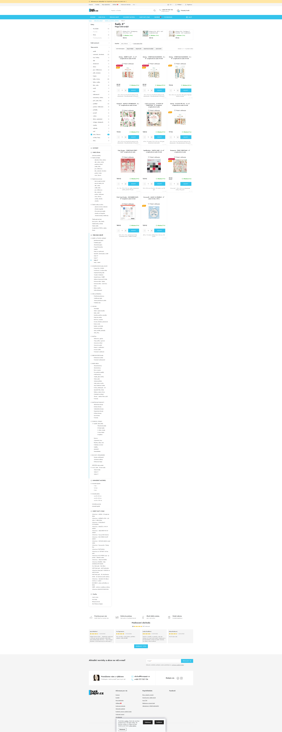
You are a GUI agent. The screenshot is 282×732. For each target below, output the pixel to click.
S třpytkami (100, 434)
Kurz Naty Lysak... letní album (98, 566)
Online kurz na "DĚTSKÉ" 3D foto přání (100, 552)
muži (101, 91)
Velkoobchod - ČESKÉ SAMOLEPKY (150, 706)
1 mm (95, 486)
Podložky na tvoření (98, 445)
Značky (95, 594)
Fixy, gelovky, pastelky (99, 372)
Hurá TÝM (144, 700)
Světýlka (96, 447)
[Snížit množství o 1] (118, 90)
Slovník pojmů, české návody (149, 697)
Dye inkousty (97, 415)
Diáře (95, 286)
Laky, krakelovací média (99, 385)
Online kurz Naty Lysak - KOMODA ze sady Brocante (101, 571)
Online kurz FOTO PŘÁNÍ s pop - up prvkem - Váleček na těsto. (100, 556)
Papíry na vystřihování (99, 251)
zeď (101, 131)
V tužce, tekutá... (101, 432)
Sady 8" (96, 258)
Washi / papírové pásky (99, 310)
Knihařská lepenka (96, 483)
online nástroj (132, 726)
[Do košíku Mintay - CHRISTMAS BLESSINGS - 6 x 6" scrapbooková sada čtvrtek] (159, 90)
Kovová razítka (97, 349)
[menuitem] (93, 17)
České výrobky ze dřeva (97, 204)
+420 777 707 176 (167, 10)
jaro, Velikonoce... (101, 70)
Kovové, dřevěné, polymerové (101, 321)
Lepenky (96, 249)
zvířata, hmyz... (101, 137)
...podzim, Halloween (99, 194)
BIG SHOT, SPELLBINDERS (98, 455)
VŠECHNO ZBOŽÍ (98, 235)
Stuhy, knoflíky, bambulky (99, 330)
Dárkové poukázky (96, 155)
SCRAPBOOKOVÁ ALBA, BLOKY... (100, 266)
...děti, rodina (97, 185)
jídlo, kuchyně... (101, 73)
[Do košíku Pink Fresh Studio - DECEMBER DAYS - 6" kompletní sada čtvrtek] (133, 230)
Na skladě (101, 29)
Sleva (101, 35)
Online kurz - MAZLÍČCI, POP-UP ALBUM (100, 527)
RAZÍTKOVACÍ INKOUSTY (98, 402)
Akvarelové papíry (98, 245)
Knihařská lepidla (96, 506)
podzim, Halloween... (101, 107)
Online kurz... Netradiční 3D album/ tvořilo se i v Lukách (100, 580)
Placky (93, 230)
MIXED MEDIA (95, 363)
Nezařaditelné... (97, 451)
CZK (170, 4)
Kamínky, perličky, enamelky (100, 315)
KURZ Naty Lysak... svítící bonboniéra (100, 568)
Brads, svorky (97, 324)
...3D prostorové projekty (99, 211)
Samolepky (96, 308)
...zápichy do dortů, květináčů (100, 207)
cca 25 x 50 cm (97, 496)
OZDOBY (94, 306)
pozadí (101, 113)
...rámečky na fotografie (99, 213)
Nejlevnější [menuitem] (130, 48)
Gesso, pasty (97, 379)
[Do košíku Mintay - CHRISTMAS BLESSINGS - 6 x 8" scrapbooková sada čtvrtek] (185, 90)
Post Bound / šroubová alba (100, 270)
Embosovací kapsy (98, 461)
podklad (101, 104)
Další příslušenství (98, 290)
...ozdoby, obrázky (98, 198)
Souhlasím (159, 722)
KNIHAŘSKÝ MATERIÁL (99, 480)
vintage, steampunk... (101, 122)
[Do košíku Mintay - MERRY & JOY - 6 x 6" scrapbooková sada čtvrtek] (133, 90)
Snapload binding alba (99, 272)
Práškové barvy (97, 374)
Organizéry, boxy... (98, 440)
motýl (101, 88)
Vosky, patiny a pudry (99, 383)
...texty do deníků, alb (99, 183)
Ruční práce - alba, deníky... (98, 221)
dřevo (101, 67)
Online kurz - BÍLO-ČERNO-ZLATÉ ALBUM (100, 538)
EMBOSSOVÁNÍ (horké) (97, 355)
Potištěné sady (97, 302)
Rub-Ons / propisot (98, 319)
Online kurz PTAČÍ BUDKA (98, 549)
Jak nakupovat (119, 717)
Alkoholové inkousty (98, 404)
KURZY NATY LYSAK (98, 511)
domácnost (101, 64)
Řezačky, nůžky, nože (99, 442)
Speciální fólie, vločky (99, 390)
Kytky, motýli (97, 313)
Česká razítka (95, 226)
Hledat (155, 10)
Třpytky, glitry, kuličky (99, 376)
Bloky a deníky (97, 288)
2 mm (95, 490)
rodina (101, 116)
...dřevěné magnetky (98, 209)
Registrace (189, 4)
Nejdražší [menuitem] (138, 48)
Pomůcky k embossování (99, 360)
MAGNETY (96, 449)
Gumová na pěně (98, 345)
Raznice (96, 438)
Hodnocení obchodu (125, 4)
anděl (101, 51)
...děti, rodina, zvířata (99, 162)
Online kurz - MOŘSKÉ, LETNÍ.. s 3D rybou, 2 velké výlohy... (100, 519)
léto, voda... (101, 85)
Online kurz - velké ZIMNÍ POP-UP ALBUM (100, 531)
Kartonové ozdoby (98, 328)
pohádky (101, 110)
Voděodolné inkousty (99, 409)
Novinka (101, 32)
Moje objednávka (106, 4)
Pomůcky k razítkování (99, 352)
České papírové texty (97, 219)
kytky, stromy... (101, 79)
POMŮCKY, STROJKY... (97, 421)
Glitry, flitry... (97, 332)
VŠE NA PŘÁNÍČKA (96, 294)
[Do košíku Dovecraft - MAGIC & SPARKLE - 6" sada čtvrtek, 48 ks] (159, 230)
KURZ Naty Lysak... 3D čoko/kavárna (100, 574)
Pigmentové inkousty (98, 411)
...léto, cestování (97, 192)
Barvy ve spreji (97, 370)
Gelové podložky (98, 381)
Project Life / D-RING (99, 268)
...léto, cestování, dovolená (100, 171)
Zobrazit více (141, 646)
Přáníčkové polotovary (99, 296)
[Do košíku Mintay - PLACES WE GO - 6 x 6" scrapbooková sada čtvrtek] (185, 137)
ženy (101, 140)
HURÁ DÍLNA (96, 152)
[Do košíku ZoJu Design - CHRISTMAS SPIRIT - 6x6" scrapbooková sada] (133, 184)
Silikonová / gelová (98, 338)
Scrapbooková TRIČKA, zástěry (99, 228)
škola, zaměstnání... (101, 119)
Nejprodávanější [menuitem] (148, 48)
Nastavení (122, 729)
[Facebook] (178, 678)
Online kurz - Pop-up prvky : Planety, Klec (100, 546)
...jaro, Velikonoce (98, 168)
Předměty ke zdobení (99, 394)
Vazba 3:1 (96, 474)
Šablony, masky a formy (99, 392)
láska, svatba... (101, 82)
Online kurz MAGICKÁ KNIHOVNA (100, 589)
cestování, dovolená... (101, 54)
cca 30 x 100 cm (98, 500)
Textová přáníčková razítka (100, 300)
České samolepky (96, 157)
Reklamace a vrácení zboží (148, 703)
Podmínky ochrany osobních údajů (124, 711)
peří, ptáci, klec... (101, 100)
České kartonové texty (97, 179)
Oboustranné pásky (101, 426)
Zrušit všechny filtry (137, 43)
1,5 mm (95, 488)
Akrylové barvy (97, 368)
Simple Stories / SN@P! (99, 277)
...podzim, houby (98, 173)
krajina (101, 76)
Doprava (91, 4)
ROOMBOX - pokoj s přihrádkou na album (100, 584)
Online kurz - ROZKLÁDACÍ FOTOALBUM (98, 523)
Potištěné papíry (97, 242)
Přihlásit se (187, 661)
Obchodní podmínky (120, 709)
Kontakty (97, 4)
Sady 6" (96, 260)
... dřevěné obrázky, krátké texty (101, 215)
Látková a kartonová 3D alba (100, 279)
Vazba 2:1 (96, 472)
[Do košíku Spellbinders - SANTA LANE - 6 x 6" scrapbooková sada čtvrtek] (159, 184)
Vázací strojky (97, 469)
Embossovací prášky (98, 357)
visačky (101, 125)
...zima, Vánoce (97, 175)
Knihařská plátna (96, 494)
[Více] (189, 17)
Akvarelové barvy (98, 365)
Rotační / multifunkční (99, 347)
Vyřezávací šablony (98, 459)
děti (101, 60)
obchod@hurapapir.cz (142, 676)
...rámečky (96, 201)
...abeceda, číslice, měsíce (100, 160)
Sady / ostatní (97, 262)
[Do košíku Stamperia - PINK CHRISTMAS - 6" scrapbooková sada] (185, 184)
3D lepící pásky (100, 428)
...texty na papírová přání (99, 181)
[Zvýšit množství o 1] (125, 90)
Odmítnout (148, 722)
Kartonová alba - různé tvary (100, 283)
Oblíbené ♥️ (115, 4)
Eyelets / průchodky (98, 326)
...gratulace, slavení (98, 164)
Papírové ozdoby (98, 317)
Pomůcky (96, 398)
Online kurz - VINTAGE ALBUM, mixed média (101, 542)
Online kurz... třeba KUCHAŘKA (99, 559)
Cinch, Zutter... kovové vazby (98, 467)
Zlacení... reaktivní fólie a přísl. (101, 396)
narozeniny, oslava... (101, 97)
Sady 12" (96, 256)
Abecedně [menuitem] (158, 48)
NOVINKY (95, 148)
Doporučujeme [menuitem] (120, 48)
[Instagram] (181, 678)
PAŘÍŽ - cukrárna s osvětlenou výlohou (101, 587)
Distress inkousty (97, 406)
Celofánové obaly (98, 298)
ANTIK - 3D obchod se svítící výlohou (100, 576)
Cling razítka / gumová (99, 341)
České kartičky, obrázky (97, 223)
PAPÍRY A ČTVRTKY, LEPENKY (99, 238)
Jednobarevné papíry (98, 240)
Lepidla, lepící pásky (98, 423)
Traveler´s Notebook (98, 275)
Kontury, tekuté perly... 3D (100, 387)
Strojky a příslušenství (99, 457)
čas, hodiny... (101, 57)
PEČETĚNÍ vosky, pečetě (97, 465)
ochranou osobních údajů (178, 665)
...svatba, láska (97, 166)
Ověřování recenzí (120, 714)
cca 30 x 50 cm (97, 498)
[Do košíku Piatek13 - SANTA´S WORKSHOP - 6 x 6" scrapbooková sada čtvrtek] (133, 137)
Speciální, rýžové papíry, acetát (101, 253)
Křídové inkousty (97, 413)
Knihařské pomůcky (96, 504)
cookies (126, 721)
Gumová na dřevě (98, 343)
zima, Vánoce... (101, 134)
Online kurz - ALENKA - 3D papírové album (100, 515)
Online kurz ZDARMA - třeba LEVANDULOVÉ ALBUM (98, 563)
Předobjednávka (101, 38)
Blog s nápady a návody (147, 695)
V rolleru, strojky (101, 430)
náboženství (101, 94)
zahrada (101, 128)
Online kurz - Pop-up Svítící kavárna (100, 535)
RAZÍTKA (94, 336)
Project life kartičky (98, 247)
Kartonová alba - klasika (99, 281)
